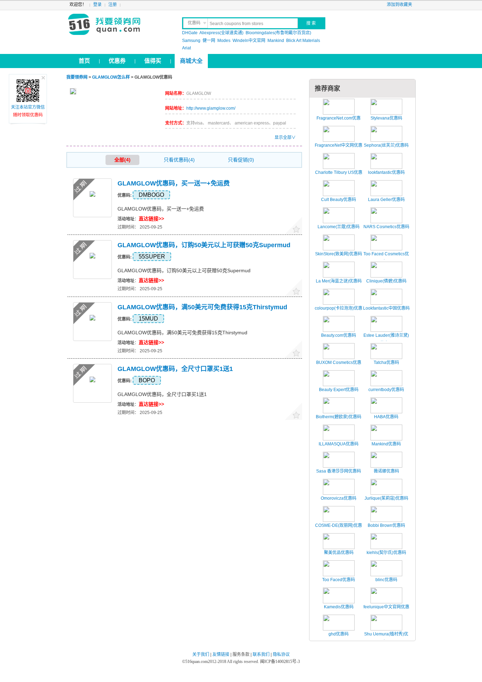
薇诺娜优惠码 (386, 471)
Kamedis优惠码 (339, 606)
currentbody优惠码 (386, 389)
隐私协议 (281, 654)
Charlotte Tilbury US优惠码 (338, 176)
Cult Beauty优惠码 (338, 199)
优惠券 (117, 61)
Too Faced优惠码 (338, 579)
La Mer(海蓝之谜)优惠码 (339, 281)
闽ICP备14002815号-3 (279, 661)
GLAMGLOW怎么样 (111, 77)
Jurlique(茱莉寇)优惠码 (386, 498)
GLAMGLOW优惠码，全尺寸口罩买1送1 (175, 368)
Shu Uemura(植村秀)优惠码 (386, 638)
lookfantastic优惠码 (386, 172)
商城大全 (191, 61)
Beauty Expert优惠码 (339, 389)
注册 (112, 4)
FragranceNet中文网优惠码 (338, 149)
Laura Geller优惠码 (386, 199)
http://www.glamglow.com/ (210, 108)
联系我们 (261, 654)
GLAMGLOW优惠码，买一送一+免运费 (174, 183)
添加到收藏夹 (399, 4)
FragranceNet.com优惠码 (339, 122)
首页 (84, 61)
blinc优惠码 (386, 579)
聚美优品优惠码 (339, 552)
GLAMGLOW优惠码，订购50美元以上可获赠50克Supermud (204, 245)
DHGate (190, 32)
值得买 (152, 61)
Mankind (275, 40)
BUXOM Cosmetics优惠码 (338, 366)
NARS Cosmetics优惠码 (386, 226)
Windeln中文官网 (249, 40)
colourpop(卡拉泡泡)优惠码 (338, 312)
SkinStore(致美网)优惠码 (338, 253)
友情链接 (220, 654)
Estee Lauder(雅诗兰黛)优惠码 (386, 339)
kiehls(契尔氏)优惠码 (386, 552)
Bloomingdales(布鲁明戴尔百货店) (278, 32)
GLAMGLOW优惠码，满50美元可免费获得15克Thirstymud (202, 307)
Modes (223, 40)
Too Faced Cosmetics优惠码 (386, 257)
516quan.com (196, 661)
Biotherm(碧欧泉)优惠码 (338, 416)
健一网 (209, 40)
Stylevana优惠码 (386, 118)
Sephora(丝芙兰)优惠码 (386, 145)
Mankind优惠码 (386, 444)
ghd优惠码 (339, 634)
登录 (97, 4)
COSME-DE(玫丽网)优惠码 (338, 529)
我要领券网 (119, 24)
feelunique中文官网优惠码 (386, 610)
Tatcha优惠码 (386, 362)
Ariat (186, 47)
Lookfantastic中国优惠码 (386, 308)
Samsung (191, 40)
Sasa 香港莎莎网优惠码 (338, 471)
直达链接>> (151, 218)
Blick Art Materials (303, 40)
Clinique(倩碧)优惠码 (386, 281)
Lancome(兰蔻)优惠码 (339, 226)
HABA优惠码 (386, 416)
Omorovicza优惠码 (338, 498)
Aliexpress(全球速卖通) (221, 32)
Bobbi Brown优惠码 (386, 525)
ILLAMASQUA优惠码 (339, 444)
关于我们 (200, 654)
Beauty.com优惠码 (338, 335)
